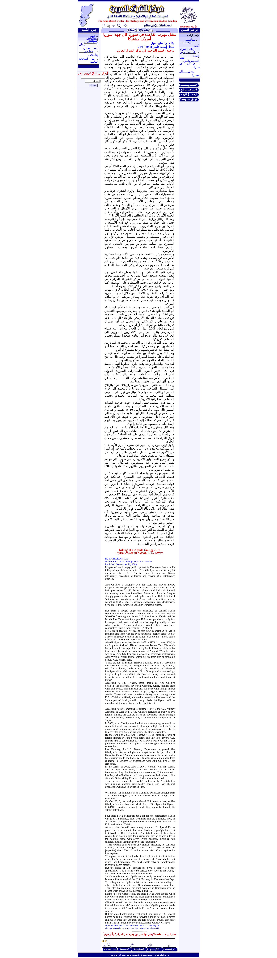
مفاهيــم (190, 39)
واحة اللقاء (90, 42)
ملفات (93, 40)
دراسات (187, 42)
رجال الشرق (187, 49)
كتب (196, 45)
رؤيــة (93, 35)
